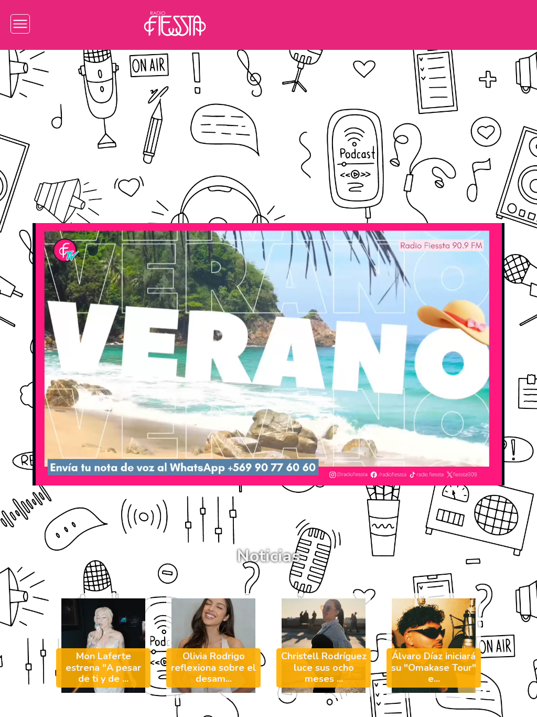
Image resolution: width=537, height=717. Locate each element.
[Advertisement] (268, 128)
